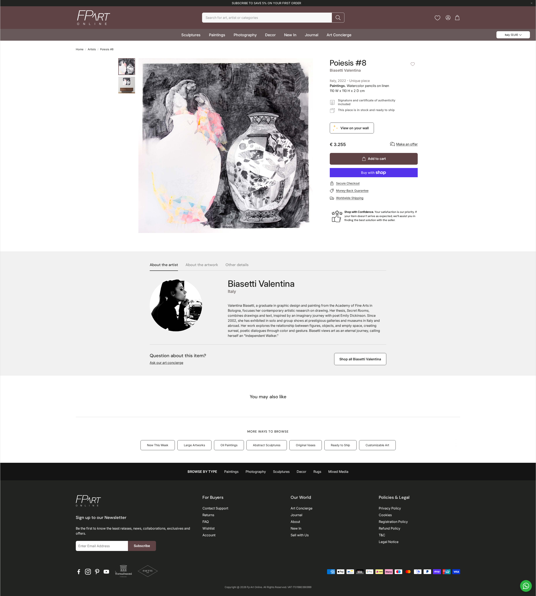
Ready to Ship (340, 445)
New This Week (157, 445)
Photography (256, 471)
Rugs (317, 471)
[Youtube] (106, 572)
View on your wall (354, 128)
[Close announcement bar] (531, 3)
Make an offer (407, 144)
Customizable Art (377, 445)
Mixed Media (338, 471)
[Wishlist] (437, 18)
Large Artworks (194, 445)
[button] (273, 17)
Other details (237, 265)
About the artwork (202, 265)
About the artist (164, 265)
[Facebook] (79, 572)
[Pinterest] (97, 572)
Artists (92, 49)
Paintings (231, 471)
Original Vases (305, 445)
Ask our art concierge (166, 363)
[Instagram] (88, 572)
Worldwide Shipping (349, 198)
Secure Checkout (348, 183)
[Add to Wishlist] (413, 64)
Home (80, 49)
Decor (301, 471)
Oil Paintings (228, 445)
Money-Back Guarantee (352, 190)
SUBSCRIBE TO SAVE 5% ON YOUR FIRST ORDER (266, 3)
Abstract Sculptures (266, 445)
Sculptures (281, 471)
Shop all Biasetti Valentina (360, 359)
